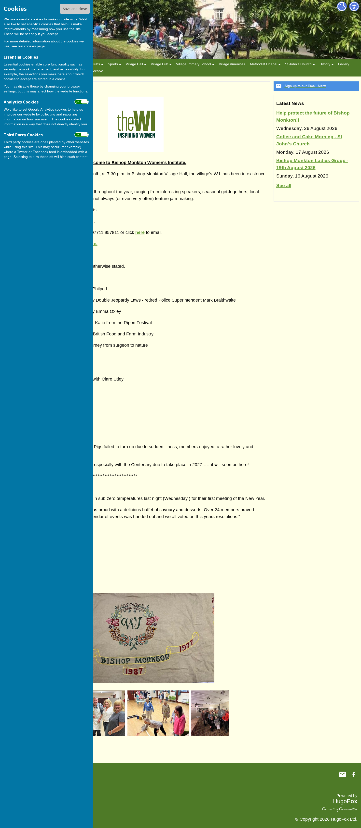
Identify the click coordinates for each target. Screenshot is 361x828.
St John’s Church (298, 64)
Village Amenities (232, 64)
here (140, 232)
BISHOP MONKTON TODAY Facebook (353, 774)
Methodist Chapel (263, 64)
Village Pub (159, 64)
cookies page (34, 46)
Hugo (345, 801)
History (324, 64)
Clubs (95, 64)
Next (221, 713)
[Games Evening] (134, 713)
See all (283, 185)
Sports (113, 64)
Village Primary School (193, 64)
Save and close (75, 8)
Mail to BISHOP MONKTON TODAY (342, 774)
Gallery (343, 64)
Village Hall (134, 64)
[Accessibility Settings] (354, 6)
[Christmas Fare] (198, 713)
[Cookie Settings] (342, 6)
